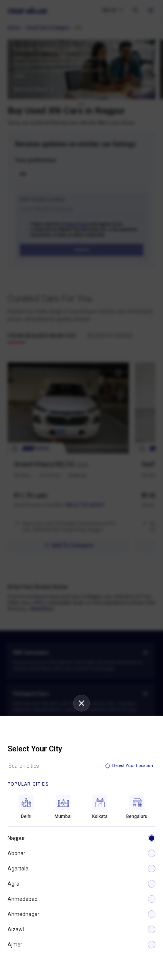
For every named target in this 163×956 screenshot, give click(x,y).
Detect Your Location (132, 765)
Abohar (16, 853)
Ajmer (15, 945)
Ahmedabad (23, 899)
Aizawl (16, 929)
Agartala (18, 868)
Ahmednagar (23, 914)
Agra (13, 884)
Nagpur (16, 838)
